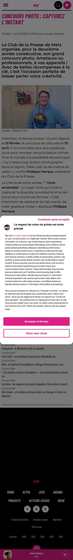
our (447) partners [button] (21, 235)
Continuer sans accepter (54, 219)
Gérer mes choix (36, 333)
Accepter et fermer (36, 321)
